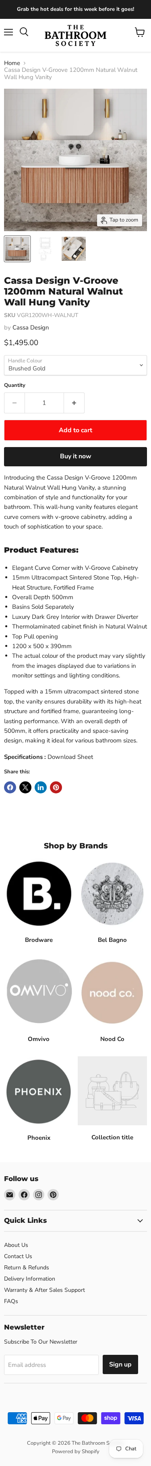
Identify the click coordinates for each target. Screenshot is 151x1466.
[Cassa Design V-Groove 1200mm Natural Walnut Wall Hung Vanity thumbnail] (17, 249)
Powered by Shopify (75, 1451)
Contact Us (18, 1256)
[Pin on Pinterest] (56, 787)
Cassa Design (30, 327)
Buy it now (75, 456)
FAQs (11, 1301)
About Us (16, 1245)
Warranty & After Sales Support (44, 1290)
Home (12, 63)
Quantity (14, 385)
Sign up (120, 1364)
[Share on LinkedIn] (41, 787)
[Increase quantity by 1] (74, 402)
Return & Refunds (26, 1267)
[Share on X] (25, 787)
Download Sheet (70, 757)
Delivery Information (29, 1279)
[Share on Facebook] (10, 787)
